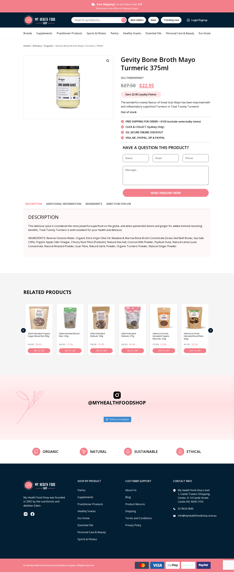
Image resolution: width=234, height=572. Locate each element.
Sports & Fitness (96, 33)
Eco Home (205, 33)
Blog (128, 497)
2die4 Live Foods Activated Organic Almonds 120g (160, 336)
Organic (48, 45)
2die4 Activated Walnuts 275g (128, 335)
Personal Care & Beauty (180, 33)
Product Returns (135, 504)
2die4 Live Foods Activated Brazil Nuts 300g (193, 336)
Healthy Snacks (132, 33)
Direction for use (118, 204)
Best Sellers (137, 19)
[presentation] (23, 330)
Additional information (63, 204)
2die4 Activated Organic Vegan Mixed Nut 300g (39, 335)
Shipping (130, 511)
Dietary (37, 45)
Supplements (44, 33)
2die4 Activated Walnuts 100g (97, 335)
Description (33, 204)
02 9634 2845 (185, 508)
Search (124, 20)
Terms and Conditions (138, 518)
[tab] (34, 205)
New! (153, 19)
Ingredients (93, 204)
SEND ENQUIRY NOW (166, 193)
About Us (130, 490)
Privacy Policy (133, 525)
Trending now (171, 19)
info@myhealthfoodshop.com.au (197, 515)
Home (26, 45)
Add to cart (39, 351)
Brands (27, 33)
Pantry (115, 33)
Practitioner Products (69, 33)
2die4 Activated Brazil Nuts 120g (69, 335)
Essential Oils (153, 33)
